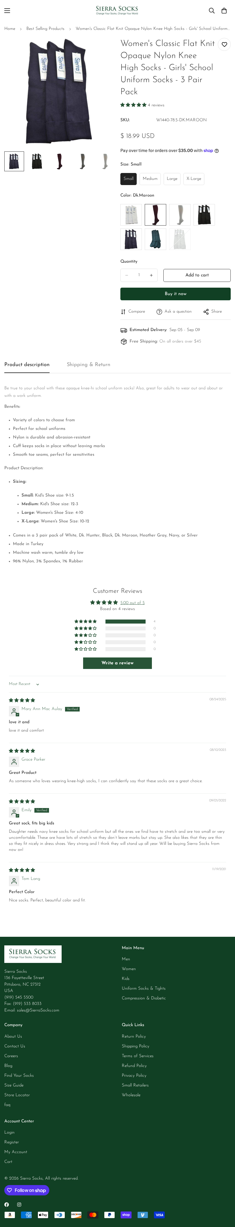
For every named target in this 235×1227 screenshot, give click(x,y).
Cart (8, 1162)
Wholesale (131, 1095)
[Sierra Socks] (117, 11)
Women (129, 969)
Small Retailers (135, 1085)
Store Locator (17, 1095)
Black (204, 215)
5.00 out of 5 (132, 603)
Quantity (128, 261)
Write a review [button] (117, 663)
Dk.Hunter (155, 239)
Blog (8, 1066)
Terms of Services (138, 1056)
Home (9, 29)
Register (11, 1142)
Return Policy (134, 1036)
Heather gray (180, 215)
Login (9, 1132)
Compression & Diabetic (144, 998)
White (131, 215)
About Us (13, 1036)
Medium (152, 181)
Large (174, 181)
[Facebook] (6, 1204)
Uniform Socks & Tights (144, 988)
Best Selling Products (45, 29)
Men (126, 959)
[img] (22, 701)
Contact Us (14, 1046)
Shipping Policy (135, 1046)
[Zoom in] (102, 48)
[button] (134, 105)
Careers (11, 1056)
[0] (224, 10)
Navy (131, 239)
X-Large (195, 181)
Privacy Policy (134, 1076)
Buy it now (176, 294)
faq (7, 1105)
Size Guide (13, 1085)
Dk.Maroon (155, 215)
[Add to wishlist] (224, 44)
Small (130, 181)
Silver (180, 239)
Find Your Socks (19, 1076)
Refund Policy (134, 1066)
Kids (126, 979)
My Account (15, 1152)
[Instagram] (19, 1204)
